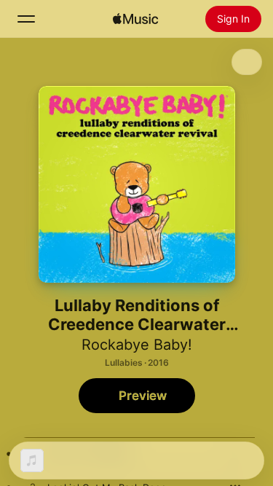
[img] (135, 19)
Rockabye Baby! (137, 344)
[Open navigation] (26, 19)
